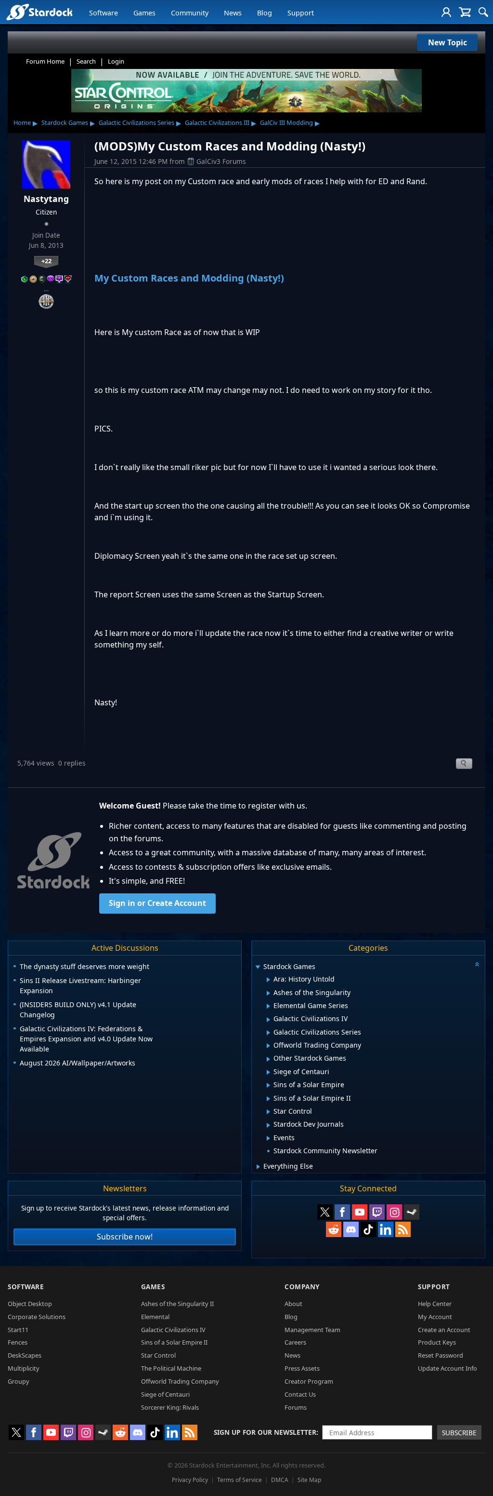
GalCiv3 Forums (221, 161)
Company (302, 1286)
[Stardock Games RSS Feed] (403, 1229)
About (293, 1303)
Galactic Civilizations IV (173, 1329)
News (233, 12)
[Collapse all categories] (477, 964)
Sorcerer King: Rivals (170, 1407)
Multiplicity (23, 1368)
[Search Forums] (483, 12)
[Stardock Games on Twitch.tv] (377, 1212)
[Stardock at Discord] (351, 1229)
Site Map (309, 1480)
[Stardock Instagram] (394, 1212)
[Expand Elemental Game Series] (268, 1006)
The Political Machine (171, 1368)
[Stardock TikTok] (368, 1229)
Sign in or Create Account (157, 903)
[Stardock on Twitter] (325, 1212)
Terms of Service (239, 1480)
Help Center (435, 1303)
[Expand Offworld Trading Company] (268, 1045)
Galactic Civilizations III (217, 122)
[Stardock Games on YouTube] (359, 1212)
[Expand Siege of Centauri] (268, 1072)
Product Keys (437, 1342)
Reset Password (440, 1355)
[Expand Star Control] (268, 1111)
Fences (17, 1342)
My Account (435, 1316)
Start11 (18, 1329)
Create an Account (444, 1329)
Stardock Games (64, 122)
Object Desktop (30, 1303)
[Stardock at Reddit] (333, 1229)
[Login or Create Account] (446, 12)
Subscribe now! (125, 1236)
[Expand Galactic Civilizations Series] (268, 1032)
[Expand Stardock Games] (257, 967)
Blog (264, 12)
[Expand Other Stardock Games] (268, 1059)
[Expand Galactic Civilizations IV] (268, 1019)
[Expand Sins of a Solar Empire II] (268, 1098)
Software (103, 12)
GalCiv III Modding (286, 122)
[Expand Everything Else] (258, 1166)
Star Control (158, 1355)
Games (144, 12)
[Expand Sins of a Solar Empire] (268, 1085)
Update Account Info (447, 1368)
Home (22, 122)
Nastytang (46, 198)
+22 (46, 260)
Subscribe (459, 1432)
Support (300, 12)
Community (189, 12)
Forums (296, 1407)
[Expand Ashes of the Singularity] (268, 993)
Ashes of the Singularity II (177, 1303)
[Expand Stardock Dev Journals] (268, 1125)
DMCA (279, 1480)
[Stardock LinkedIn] (385, 1229)
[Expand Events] (268, 1138)
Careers (295, 1342)
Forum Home (45, 61)
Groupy (18, 1381)
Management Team (312, 1329)
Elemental (155, 1316)
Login (116, 61)
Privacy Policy (190, 1480)
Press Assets (302, 1368)
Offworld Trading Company (180, 1381)
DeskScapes (24, 1355)
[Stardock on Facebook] (342, 1212)
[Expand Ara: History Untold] (268, 979)
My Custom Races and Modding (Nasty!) (189, 277)
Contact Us (300, 1394)
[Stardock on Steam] (411, 1212)
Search (86, 61)
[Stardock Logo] (39, 12)
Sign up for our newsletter (265, 1432)
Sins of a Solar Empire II (174, 1342)
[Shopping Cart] (465, 12)
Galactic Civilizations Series (136, 122)
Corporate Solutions (36, 1316)
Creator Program (309, 1381)
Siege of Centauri (165, 1394)
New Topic (447, 42)
